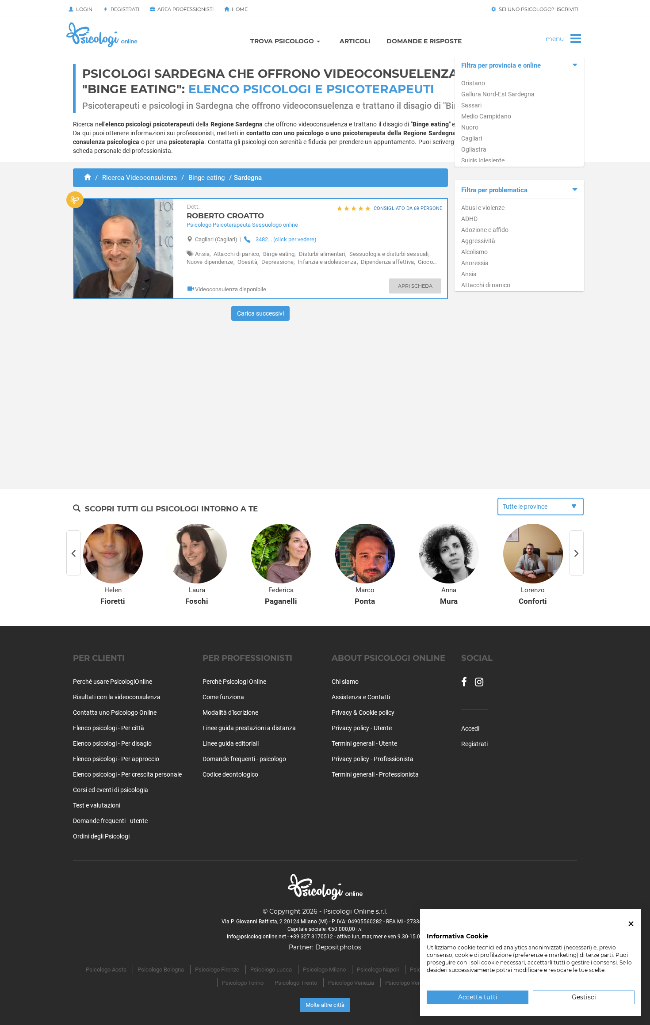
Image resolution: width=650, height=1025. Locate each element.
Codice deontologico (230, 774)
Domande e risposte (424, 41)
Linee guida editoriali (231, 743)
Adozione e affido (485, 229)
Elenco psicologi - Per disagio (112, 743)
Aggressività (478, 240)
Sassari (471, 105)
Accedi (470, 728)
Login (82, 9)
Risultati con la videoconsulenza (117, 697)
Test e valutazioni (96, 805)
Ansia (469, 274)
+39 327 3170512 (311, 937)
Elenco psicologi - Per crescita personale (127, 774)
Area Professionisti (184, 9)
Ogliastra (473, 149)
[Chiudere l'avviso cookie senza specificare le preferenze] (631, 924)
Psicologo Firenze (217, 969)
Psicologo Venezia (351, 982)
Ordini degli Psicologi (101, 836)
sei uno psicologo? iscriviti (537, 9)
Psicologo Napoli (378, 969)
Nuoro (469, 127)
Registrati (123, 9)
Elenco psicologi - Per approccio (116, 758)
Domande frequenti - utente (110, 820)
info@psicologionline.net (256, 937)
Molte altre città (325, 1005)
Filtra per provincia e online (501, 65)
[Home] (87, 178)
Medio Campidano (486, 116)
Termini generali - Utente (364, 743)
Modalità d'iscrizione (230, 712)
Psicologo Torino (243, 982)
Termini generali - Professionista (375, 774)
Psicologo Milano (324, 969)
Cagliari (471, 138)
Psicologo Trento (296, 982)
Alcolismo (474, 251)
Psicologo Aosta (106, 969)
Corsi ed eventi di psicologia (110, 789)
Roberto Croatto (225, 212)
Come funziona (223, 697)
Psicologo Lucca (271, 969)
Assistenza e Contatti (361, 697)
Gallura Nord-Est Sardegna (498, 94)
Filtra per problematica (494, 190)
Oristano (473, 83)
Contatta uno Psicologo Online (115, 712)
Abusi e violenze (483, 207)
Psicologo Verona (407, 982)
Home (238, 9)
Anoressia (475, 263)
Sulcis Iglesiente (483, 160)
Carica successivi (260, 313)
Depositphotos (338, 947)
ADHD (469, 218)
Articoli (355, 41)
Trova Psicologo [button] (283, 41)
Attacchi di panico (485, 285)
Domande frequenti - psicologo (244, 758)
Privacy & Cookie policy (363, 712)
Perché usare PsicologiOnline (112, 681)
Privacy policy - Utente (362, 728)
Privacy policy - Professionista (372, 758)
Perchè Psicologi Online (234, 681)
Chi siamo (345, 681)
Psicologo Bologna (161, 969)
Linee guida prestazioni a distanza (249, 728)
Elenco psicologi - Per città (108, 728)
